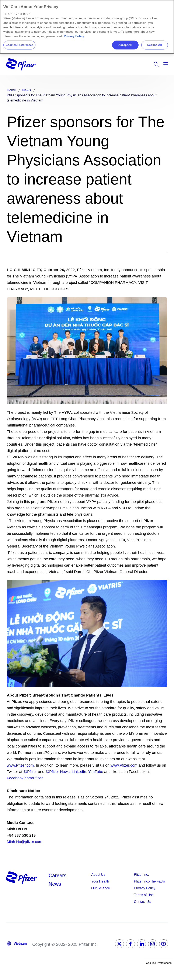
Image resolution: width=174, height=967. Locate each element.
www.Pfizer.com (20, 765)
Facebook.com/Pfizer (24, 778)
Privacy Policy (74, 36)
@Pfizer (30, 772)
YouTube (95, 772)
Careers (57, 875)
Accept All (125, 44)
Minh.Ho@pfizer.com (25, 842)
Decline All (154, 44)
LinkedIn (79, 772)
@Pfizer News (57, 772)
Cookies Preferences (159, 962)
